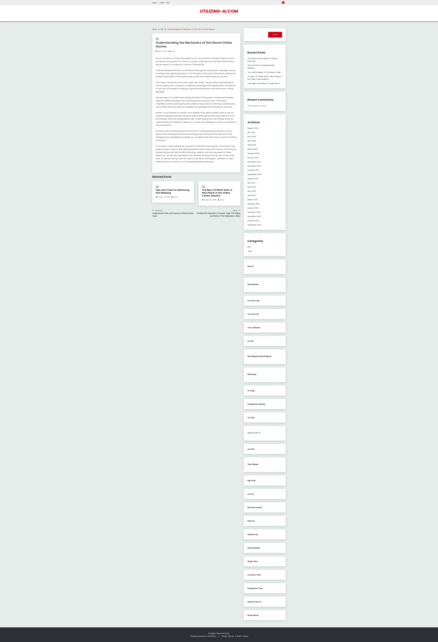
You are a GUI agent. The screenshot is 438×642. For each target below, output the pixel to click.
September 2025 (254, 174)
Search (275, 35)
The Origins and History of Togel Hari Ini (263, 83)
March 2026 (252, 149)
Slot (167, 2)
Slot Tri (250, 266)
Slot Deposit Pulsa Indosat (259, 356)
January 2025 (253, 208)
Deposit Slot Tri (254, 433)
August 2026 (252, 128)
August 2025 (252, 178)
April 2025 (251, 195)
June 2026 (251, 136)
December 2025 (254, 162)
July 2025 (251, 183)
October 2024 (253, 220)
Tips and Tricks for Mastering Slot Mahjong (172, 191)
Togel (161, 2)
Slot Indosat (252, 284)
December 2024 (254, 212)
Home (154, 2)
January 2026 (253, 157)
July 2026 (251, 132)
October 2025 (253, 170)
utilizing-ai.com (219, 11)
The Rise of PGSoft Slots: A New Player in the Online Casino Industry (217, 192)
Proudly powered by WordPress (203, 636)
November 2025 (254, 166)
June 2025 (251, 187)
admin (172, 51)
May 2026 (251, 141)
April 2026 (251, 145)
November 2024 (254, 216)
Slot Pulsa (251, 374)
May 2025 (251, 191)
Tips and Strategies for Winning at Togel (264, 72)
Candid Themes (241, 636)
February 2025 (253, 204)
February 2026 (253, 153)
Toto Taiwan (252, 464)
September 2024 (254, 225)
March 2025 (252, 199)
